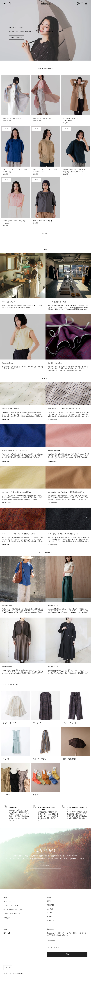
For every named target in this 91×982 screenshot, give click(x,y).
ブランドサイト (9, 901)
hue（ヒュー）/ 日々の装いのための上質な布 (17, 492)
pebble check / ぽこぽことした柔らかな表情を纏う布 (64, 409)
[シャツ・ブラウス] (15, 705)
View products (45, 37)
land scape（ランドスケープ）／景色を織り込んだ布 (18, 534)
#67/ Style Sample (7, 666)
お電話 (79, 812)
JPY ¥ (7, 967)
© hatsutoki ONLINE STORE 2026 (14, 974)
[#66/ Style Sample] (68, 640)
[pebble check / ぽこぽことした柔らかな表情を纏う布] (68, 393)
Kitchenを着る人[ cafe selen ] (10, 302)
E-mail (69, 812)
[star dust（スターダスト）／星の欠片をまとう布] (68, 519)
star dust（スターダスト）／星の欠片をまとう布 (63, 534)
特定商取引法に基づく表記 (13, 909)
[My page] (78, 3)
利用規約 (7, 918)
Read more (7, 419)
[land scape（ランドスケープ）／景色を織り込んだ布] (23, 519)
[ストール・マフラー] (45, 741)
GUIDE (49, 917)
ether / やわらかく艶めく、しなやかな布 (14, 450)
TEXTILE (45, 379)
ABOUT (50, 909)
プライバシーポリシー (12, 914)
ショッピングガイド (11, 905)
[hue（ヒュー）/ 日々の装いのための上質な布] (23, 477)
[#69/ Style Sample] (23, 579)
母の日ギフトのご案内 (55, 363)
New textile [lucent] (7, 363)
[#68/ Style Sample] (68, 579)
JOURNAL (51, 913)
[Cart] (86, 3)
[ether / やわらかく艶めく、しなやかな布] (23, 435)
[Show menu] (5, 3)
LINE (73, 812)
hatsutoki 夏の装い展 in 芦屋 (57, 302)
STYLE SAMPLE (45, 553)
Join (67, 954)
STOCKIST (51, 920)
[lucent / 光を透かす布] (68, 435)
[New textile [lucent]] (23, 336)
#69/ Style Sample (7, 605)
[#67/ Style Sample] (23, 640)
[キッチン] (15, 741)
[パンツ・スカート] (75, 705)
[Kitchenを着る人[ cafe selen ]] (23, 275)
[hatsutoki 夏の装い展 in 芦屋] (68, 275)
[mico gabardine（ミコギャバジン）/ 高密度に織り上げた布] (68, 477)
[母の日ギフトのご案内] (68, 336)
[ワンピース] (45, 705)
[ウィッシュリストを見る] (82, 3)
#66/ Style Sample (53, 666)
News (45, 249)
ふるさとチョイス (45, 865)
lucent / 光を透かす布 (54, 450)
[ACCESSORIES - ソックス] (45, 777)
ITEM (49, 901)
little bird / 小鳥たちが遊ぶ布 (11, 409)
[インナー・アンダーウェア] (15, 777)
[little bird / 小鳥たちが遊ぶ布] (23, 393)
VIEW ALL (45, 233)
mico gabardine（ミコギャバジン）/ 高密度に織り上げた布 (66, 492)
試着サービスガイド (15, 818)
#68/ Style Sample (53, 605)
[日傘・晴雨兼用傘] (75, 741)
